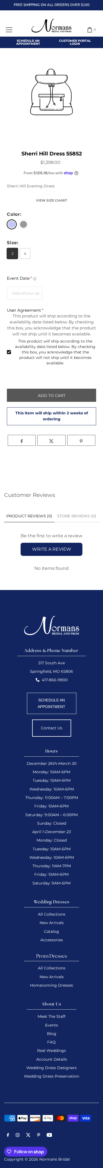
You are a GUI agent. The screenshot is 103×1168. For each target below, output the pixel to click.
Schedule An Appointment (28, 42)
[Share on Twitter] (51, 440)
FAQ (51, 1042)
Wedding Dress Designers (51, 1068)
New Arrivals (52, 923)
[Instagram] (18, 1136)
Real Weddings (51, 1050)
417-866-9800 (55, 680)
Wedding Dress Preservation (51, 1076)
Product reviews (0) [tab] (29, 516)
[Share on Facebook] (22, 440)
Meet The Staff (51, 1016)
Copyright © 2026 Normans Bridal (37, 1159)
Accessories (51, 940)
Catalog (51, 931)
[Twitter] (28, 1136)
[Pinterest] (38, 1136)
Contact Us (51, 728)
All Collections (51, 914)
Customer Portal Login (75, 42)
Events (51, 1025)
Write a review (51, 549)
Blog (51, 1033)
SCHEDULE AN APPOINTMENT (51, 703)
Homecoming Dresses (51, 985)
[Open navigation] (9, 30)
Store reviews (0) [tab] (76, 516)
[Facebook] (8, 1136)
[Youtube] (49, 1136)
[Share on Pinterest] (81, 440)
